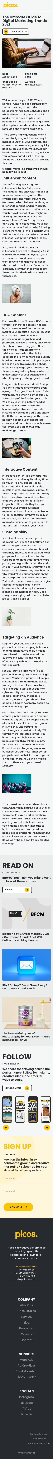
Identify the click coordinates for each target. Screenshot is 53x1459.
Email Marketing (26, 1371)
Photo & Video (26, 1377)
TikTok (26, 1409)
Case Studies (26, 1311)
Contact (27, 1340)
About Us (26, 1305)
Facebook (26, 1403)
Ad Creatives (27, 1366)
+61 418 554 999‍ (26, 1276)
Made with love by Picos (39, 1443)
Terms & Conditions (39, 1434)
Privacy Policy (39, 1438)
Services (26, 1317)
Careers (26, 1334)
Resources (26, 1328)
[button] (5, 1127)
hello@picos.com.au (26, 1279)
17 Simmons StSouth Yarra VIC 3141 (26, 1271)
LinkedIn (26, 1414)
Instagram (26, 1397)
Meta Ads (26, 1360)
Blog (27, 1323)
